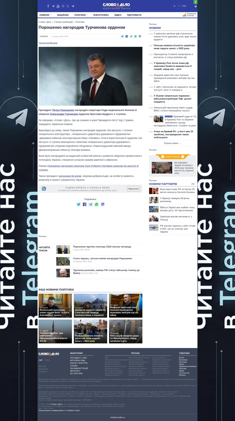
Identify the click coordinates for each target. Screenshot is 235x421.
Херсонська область (160, 364)
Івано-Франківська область (140, 358)
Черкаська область (160, 368)
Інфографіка (101, 15)
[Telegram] (53, 6)
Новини (44, 15)
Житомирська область (114, 371)
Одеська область (136, 371)
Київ (106, 358)
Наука (181, 364)
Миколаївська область (138, 368)
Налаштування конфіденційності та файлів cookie (59, 410)
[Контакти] (195, 6)
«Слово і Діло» (56, 404)
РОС (184, 6)
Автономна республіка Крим (116, 360)
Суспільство (184, 373)
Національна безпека (187, 366)
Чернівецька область (160, 371)
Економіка (183, 360)
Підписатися (133, 189)
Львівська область (136, 366)
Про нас (43, 366)
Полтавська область (137, 373)
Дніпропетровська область (116, 366)
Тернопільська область (161, 360)
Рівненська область (137, 375)
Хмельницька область (161, 366)
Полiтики (80, 15)
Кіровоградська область (138, 362)
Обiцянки (63, 15)
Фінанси (182, 375)
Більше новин (171, 143)
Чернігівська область (161, 373)
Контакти (43, 369)
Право (181, 371)
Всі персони (76, 374)
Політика (79, 22)
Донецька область (112, 368)
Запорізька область (113, 375)
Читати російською (48, 43)
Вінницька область (112, 362)
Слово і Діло (45, 22)
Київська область (136, 360)
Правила (43, 372)
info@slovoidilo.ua (117, 417)
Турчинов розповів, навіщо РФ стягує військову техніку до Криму (106, 271)
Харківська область (160, 362)
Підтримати (134, 15)
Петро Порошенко (63, 110)
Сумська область (159, 358)
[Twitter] (67, 6)
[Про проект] (195, 2)
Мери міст (75, 371)
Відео (118, 15)
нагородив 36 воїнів (70, 176)
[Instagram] (62, 6)
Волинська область (113, 364)
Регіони (135, 353)
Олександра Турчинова (64, 114)
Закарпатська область (114, 373)
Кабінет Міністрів (78, 363)
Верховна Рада (77, 360)
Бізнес (181, 358)
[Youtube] (57, 6)
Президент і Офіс (78, 358)
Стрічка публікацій (63, 22)
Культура (183, 362)
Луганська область (136, 364)
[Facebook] (48, 6)
